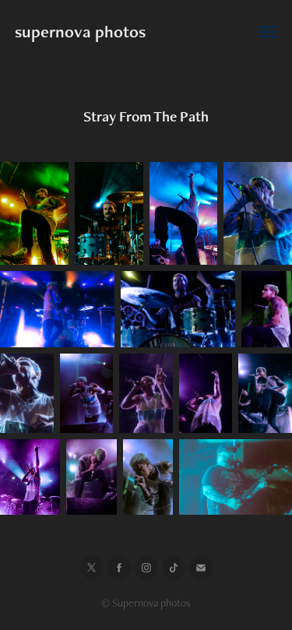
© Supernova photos (146, 603)
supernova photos (80, 31)
